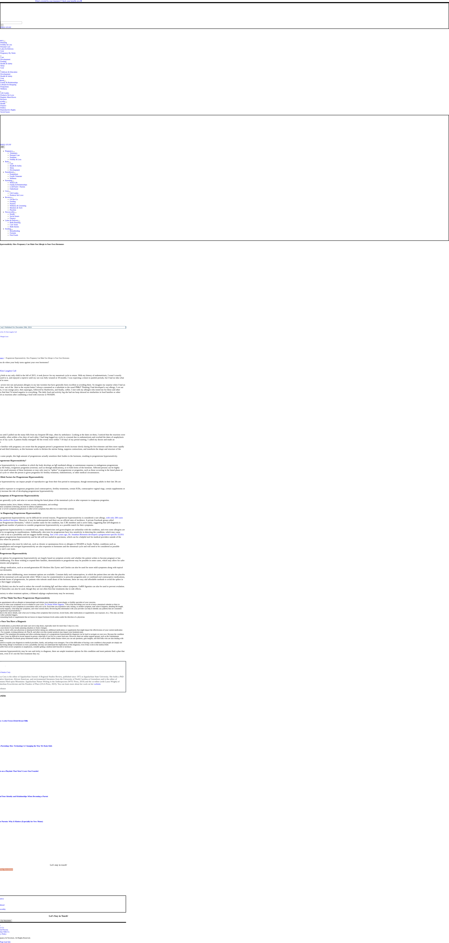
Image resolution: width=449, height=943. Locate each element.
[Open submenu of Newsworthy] (15, 212)
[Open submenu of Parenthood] (14, 172)
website (97, 684)
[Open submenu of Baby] (10, 162)
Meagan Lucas (4, 336)
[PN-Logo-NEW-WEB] (224, 20)
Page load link (5, 942)
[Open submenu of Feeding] (12, 229)
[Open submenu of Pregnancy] (14, 151)
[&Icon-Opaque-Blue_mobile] (65, 143)
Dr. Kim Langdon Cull (10, 332)
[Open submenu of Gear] (10, 191)
